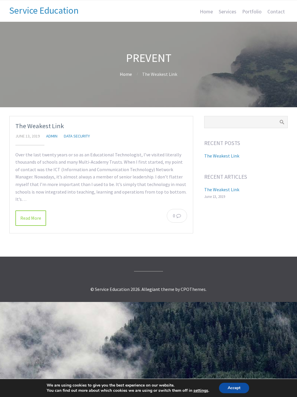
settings (200, 390)
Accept (234, 388)
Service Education (44, 10)
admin (51, 136)
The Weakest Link (39, 126)
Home (206, 11)
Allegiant (151, 289)
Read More (30, 218)
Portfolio (252, 11)
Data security (77, 136)
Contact (276, 11)
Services (227, 11)
